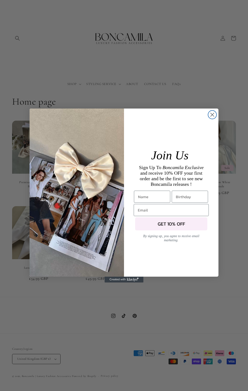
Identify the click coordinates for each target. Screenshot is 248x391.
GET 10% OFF (171, 223)
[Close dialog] (212, 114)
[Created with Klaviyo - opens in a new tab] (124, 279)
